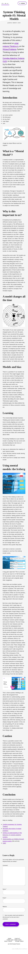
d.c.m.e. (5, 3)
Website (5, 906)
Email (4, 898)
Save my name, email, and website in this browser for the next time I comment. (13, 917)
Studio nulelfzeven (23, 949)
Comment (5, 865)
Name (5, 889)
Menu (23, 3)
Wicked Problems (9, 49)
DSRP (4, 843)
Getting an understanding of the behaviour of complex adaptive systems (12, 835)
